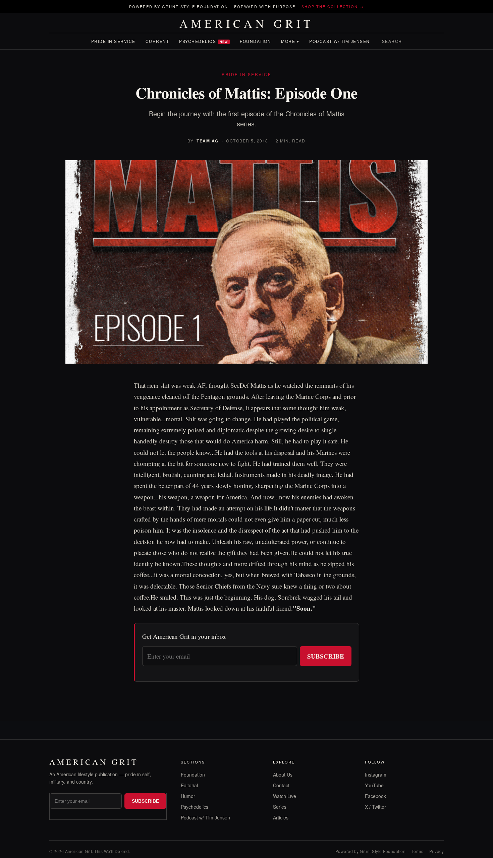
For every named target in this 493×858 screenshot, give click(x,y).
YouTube (374, 785)
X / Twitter (375, 806)
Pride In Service (113, 41)
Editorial (189, 785)
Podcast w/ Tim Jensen (339, 41)
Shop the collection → (333, 6)
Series (279, 806)
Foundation (255, 41)
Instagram (375, 774)
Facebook (375, 796)
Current (157, 41)
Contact (281, 785)
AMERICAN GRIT (246, 23)
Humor (188, 796)
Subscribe (325, 656)
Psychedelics (203, 41)
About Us (282, 774)
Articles (280, 817)
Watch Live (284, 796)
